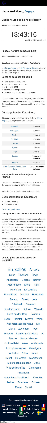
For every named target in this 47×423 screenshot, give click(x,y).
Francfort (11, 166)
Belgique (29, 11)
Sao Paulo (14, 139)
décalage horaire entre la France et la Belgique (21, 68)
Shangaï (15, 162)
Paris (15, 169)
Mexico (14, 135)
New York (14, 126)
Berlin (5, 166)
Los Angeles (14, 131)
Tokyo (15, 152)
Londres (15, 143)
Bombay (15, 156)
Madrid (18, 166)
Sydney (14, 147)
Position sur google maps (11, 209)
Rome (24, 166)
